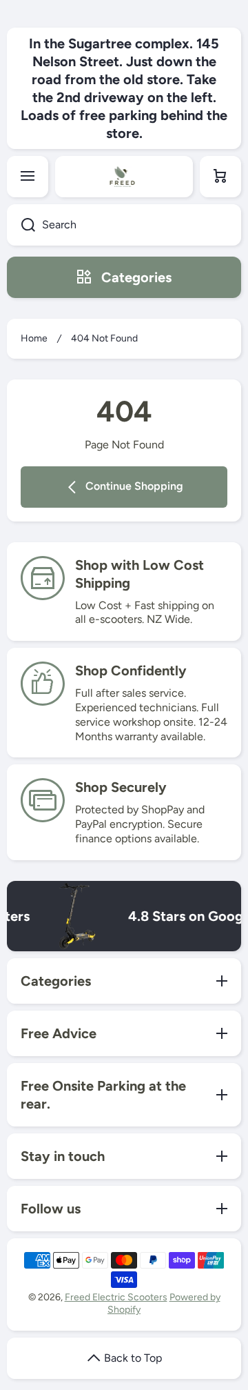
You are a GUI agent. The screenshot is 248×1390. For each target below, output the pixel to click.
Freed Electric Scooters (116, 1297)
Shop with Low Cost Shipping (139, 574)
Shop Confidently (131, 670)
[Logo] (124, 176)
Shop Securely (121, 787)
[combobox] (124, 225)
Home (34, 338)
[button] (220, 176)
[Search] (21, 225)
